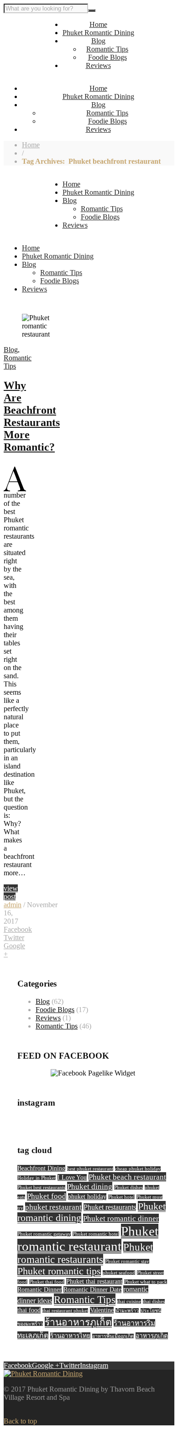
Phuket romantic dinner (121, 1218)
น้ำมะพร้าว (127, 1310)
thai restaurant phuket (65, 1310)
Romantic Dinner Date (92, 1289)
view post (11, 892)
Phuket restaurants (110, 1207)
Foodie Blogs (107, 57)
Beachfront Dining (41, 1168)
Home (98, 24)
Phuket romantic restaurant (87, 1238)
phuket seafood (119, 1272)
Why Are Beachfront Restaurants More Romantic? (32, 416)
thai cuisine (129, 1301)
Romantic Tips (107, 49)
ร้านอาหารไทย (70, 1335)
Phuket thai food (46, 1281)
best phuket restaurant (90, 1168)
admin (12, 905)
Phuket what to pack (145, 1281)
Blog (98, 41)
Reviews (98, 65)
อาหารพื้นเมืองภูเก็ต (113, 1336)
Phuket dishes (128, 1187)
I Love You (72, 1177)
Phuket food (46, 1195)
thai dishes (154, 1301)
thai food (29, 1310)
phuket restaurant (53, 1206)
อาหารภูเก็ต (152, 1335)
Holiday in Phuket (36, 1177)
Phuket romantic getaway (44, 1234)
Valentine (102, 1310)
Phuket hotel (121, 1197)
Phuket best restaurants (41, 1187)
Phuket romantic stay (127, 1261)
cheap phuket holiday (138, 1168)
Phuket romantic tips (59, 1271)
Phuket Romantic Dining (98, 32)
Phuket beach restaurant (127, 1176)
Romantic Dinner (39, 1289)
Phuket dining (89, 1186)
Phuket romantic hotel (96, 1234)
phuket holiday (87, 1196)
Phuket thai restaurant (94, 1281)
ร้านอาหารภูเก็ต (78, 1322)
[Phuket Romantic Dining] (43, 1373)
